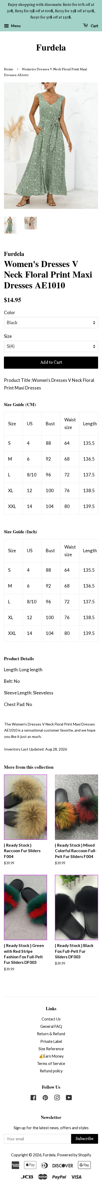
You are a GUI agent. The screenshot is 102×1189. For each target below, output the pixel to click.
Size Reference (51, 1049)
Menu (15, 26)
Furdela (51, 47)
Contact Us (51, 1019)
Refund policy (51, 1071)
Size (8, 336)
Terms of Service (51, 1063)
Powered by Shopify (74, 1155)
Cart (94, 26)
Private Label (51, 1041)
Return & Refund (51, 1034)
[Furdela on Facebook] (33, 1098)
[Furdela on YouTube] (69, 1098)
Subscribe (85, 1139)
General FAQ (51, 1026)
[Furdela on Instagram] (57, 1098)
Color (9, 312)
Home (8, 69)
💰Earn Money (51, 1056)
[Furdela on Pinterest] (45, 1098)
